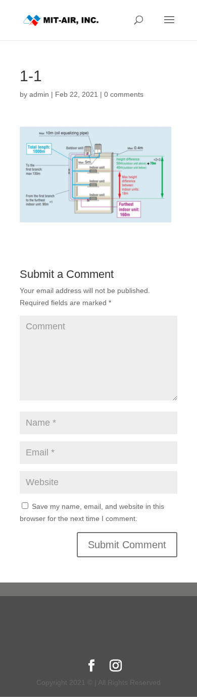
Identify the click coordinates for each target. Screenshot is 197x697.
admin (39, 94)
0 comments (123, 94)
